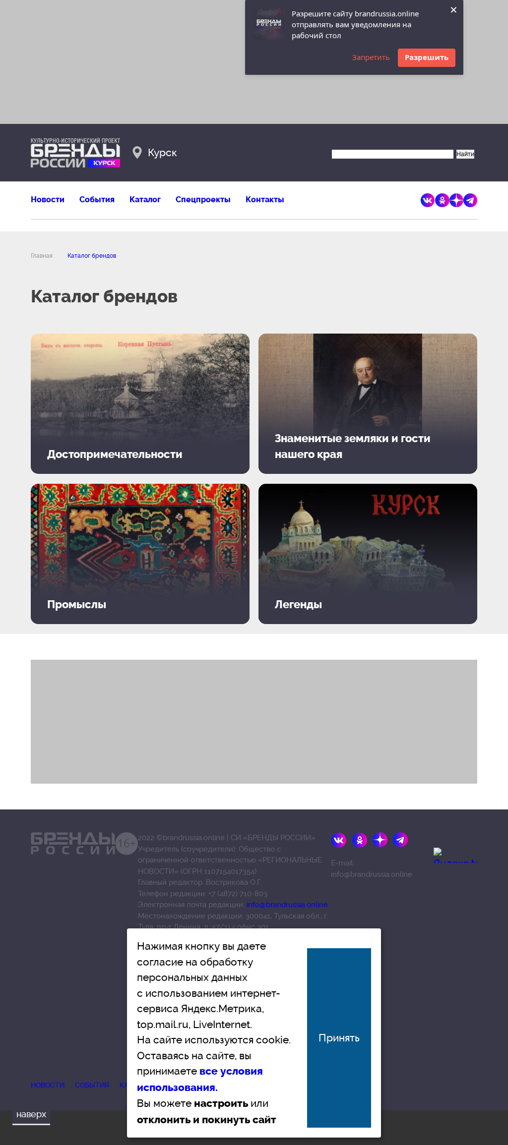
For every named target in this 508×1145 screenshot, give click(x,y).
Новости (47, 199)
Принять (339, 1037)
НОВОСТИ (47, 1085)
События (97, 199)
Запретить (371, 57)
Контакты (265, 199)
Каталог (145, 199)
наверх (31, 1114)
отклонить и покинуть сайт (206, 1120)
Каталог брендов (91, 255)
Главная (42, 255)
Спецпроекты (203, 199)
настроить (221, 1103)
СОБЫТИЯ (92, 1085)
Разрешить (426, 57)
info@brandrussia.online (287, 904)
